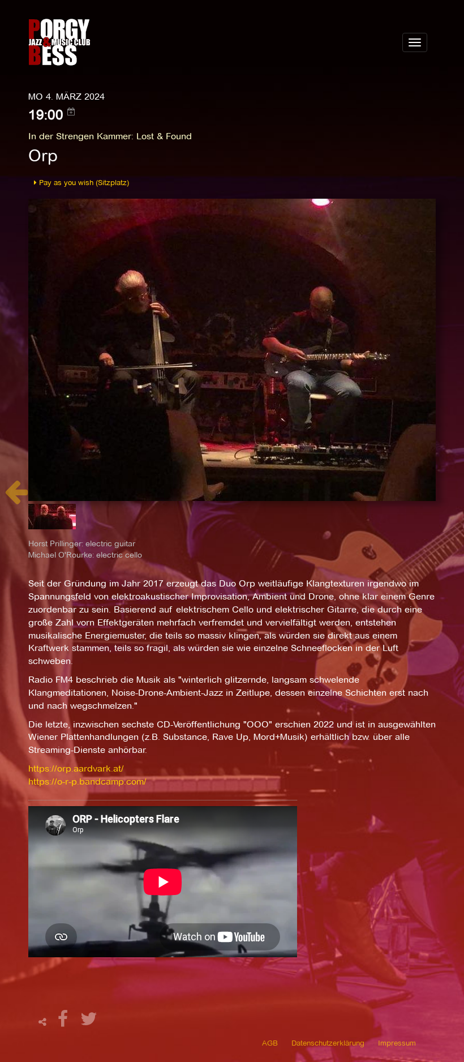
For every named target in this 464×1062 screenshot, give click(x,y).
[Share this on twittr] (89, 1022)
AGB (270, 1042)
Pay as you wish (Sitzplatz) (83, 182)
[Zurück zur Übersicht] (16, 498)
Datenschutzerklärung (327, 1042)
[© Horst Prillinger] (232, 349)
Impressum (397, 1042)
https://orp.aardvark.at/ (76, 768)
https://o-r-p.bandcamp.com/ (87, 781)
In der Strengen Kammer (79, 136)
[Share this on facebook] (64, 1022)
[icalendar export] (71, 111)
